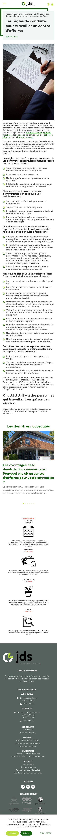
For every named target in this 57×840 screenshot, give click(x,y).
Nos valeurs (27, 737)
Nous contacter (28, 727)
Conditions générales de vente (28, 773)
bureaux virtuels (25, 137)
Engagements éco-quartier (28, 743)
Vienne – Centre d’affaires (28, 753)
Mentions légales (28, 767)
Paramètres (45, 833)
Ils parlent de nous (27, 746)
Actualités (18, 14)
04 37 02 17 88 (28, 721)
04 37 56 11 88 (28, 704)
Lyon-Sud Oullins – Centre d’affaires (27, 756)
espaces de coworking (27, 135)
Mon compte (28, 764)
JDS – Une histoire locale (27, 740)
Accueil (9, 14)
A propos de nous (28, 732)
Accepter (12, 833)
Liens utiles (28, 761)
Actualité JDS (31, 14)
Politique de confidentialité (28, 770)
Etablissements (28, 751)
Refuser (26, 833)
